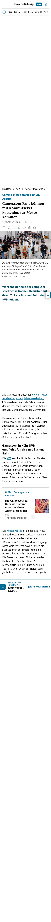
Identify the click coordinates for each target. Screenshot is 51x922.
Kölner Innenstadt (33, 188)
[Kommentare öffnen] (48, 295)
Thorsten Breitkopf (16, 517)
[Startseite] (24, 4)
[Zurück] (4, 12)
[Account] (46, 4)
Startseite (6, 188)
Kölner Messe (14, 530)
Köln (18, 188)
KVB (9, 458)
